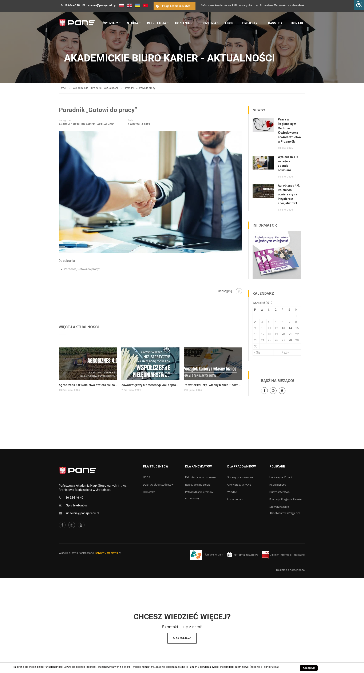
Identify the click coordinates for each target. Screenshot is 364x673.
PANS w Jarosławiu (107, 552)
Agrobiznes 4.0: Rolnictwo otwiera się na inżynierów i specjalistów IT (88, 385)
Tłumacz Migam (213, 554)
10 (262, 328)
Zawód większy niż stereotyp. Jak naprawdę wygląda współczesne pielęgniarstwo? (150, 385)
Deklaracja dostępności (290, 570)
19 (276, 334)
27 (283, 340)
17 (262, 334)
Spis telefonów (76, 505)
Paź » (285, 352)
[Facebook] (239, 291)
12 (276, 328)
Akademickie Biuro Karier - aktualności (87, 124)
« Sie (257, 352)
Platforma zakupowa (245, 554)
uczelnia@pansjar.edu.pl (101, 5)
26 (276, 340)
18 (269, 334)
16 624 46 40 (72, 5)
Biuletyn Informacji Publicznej (287, 554)
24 (262, 340)
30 (255, 346)
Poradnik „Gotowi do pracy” (82, 269)
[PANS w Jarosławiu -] (77, 24)
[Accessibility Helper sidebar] (359, 5)
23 (255, 340)
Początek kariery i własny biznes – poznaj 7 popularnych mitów (213, 385)
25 (269, 340)
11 (269, 328)
